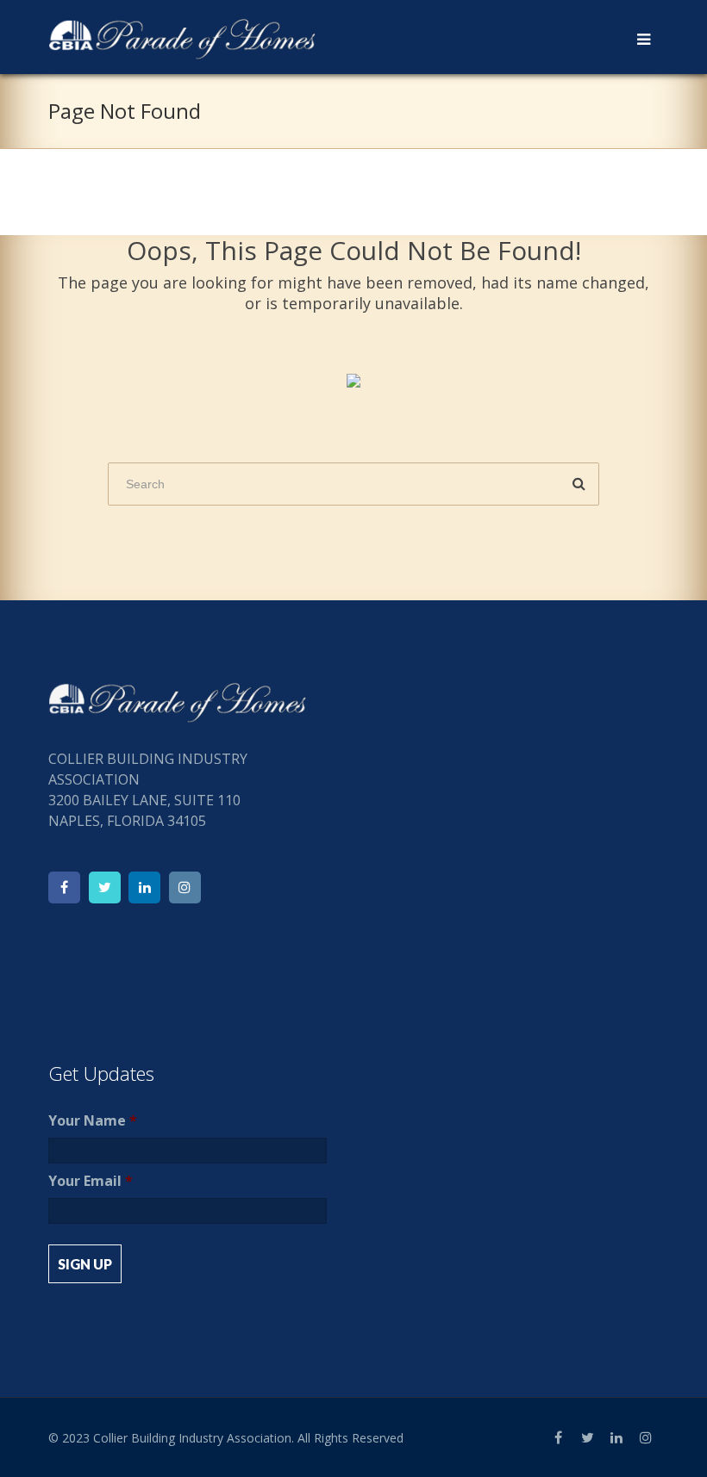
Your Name (92, 1121)
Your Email (90, 1181)
